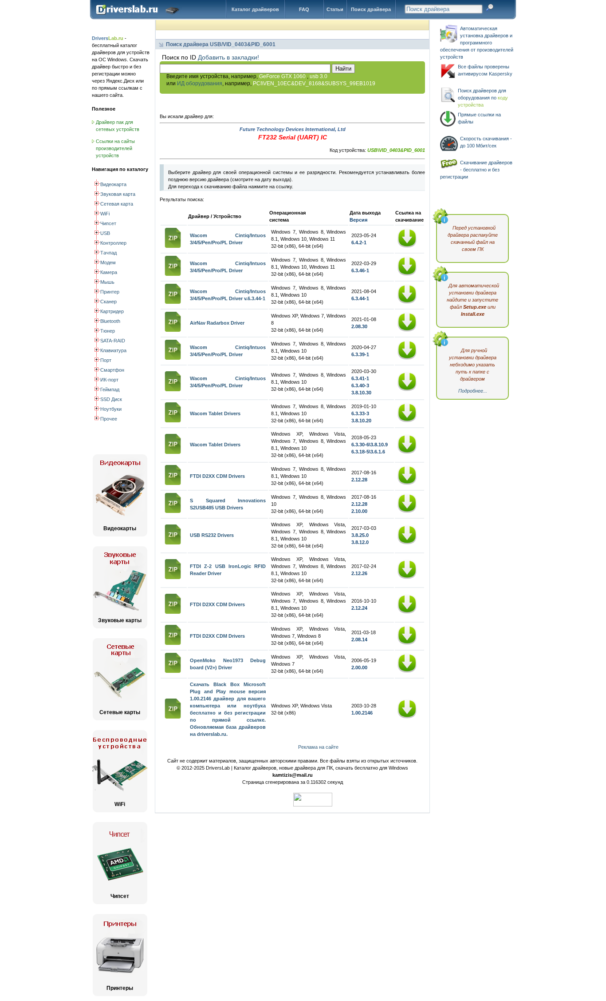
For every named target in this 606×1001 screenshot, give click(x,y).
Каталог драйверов (255, 9)
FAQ (304, 9)
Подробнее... (472, 390)
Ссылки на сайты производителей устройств (115, 148)
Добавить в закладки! (228, 57)
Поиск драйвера (371, 9)
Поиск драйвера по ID (139, 17)
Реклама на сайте (318, 747)
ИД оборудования (199, 83)
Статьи (335, 9)
